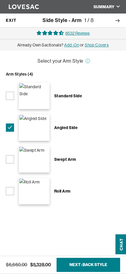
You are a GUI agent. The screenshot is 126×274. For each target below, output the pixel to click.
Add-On (71, 63)
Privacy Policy (96, 209)
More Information (86, 82)
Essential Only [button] (63, 221)
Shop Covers (97, 63)
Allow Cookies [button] (62, 243)
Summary (103, 6)
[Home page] (21, 6)
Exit (11, 20)
